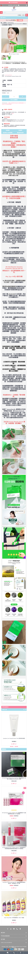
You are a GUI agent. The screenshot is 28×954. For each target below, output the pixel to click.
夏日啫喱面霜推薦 (14, 2)
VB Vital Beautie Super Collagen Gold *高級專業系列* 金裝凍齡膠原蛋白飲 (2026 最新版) (14, 813)
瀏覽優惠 (20, 20)
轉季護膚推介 (5, 707)
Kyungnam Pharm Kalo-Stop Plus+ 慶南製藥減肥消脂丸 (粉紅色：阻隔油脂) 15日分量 (14, 883)
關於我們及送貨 (20, 132)
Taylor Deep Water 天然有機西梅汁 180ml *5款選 (14, 917)
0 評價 (9, 102)
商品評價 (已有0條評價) (7, 132)
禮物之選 (4, 709)
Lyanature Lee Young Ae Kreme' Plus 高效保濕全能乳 (14, 738)
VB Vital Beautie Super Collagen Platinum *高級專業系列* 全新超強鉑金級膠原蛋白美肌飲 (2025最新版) (14, 848)
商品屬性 (20, 130)
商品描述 (8, 130)
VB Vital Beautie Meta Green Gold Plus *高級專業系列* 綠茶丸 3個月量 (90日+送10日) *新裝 (14, 778)
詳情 (12, 113)
